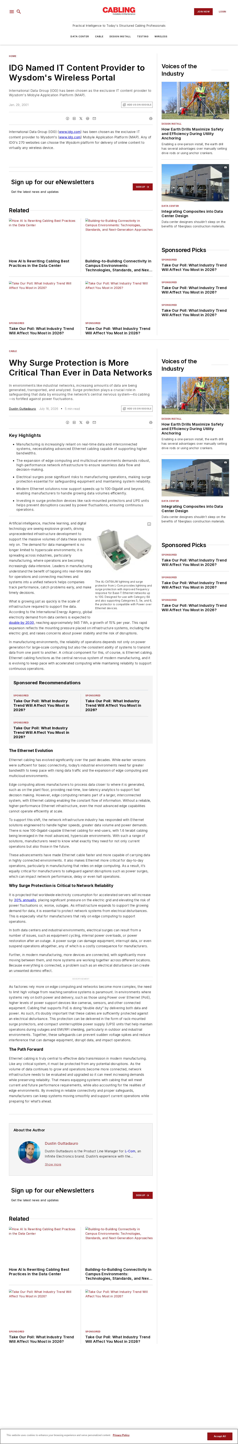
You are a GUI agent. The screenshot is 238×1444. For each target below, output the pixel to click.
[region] (119, 1436)
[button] (12, 11)
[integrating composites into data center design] (195, 183)
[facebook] (67, 118)
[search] (19, 11)
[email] (94, 118)
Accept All (220, 1436)
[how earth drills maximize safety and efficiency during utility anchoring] (195, 100)
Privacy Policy (121, 1435)
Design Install (120, 36)
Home (12, 56)
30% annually (25, 900)
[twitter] (81, 118)
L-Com (130, 1151)
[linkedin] (74, 118)
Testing (143, 36)
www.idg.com (70, 132)
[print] (151, 118)
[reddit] (87, 118)
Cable (99, 36)
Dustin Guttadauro (22, 409)
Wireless (161, 36)
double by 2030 (21, 623)
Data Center (79, 36)
